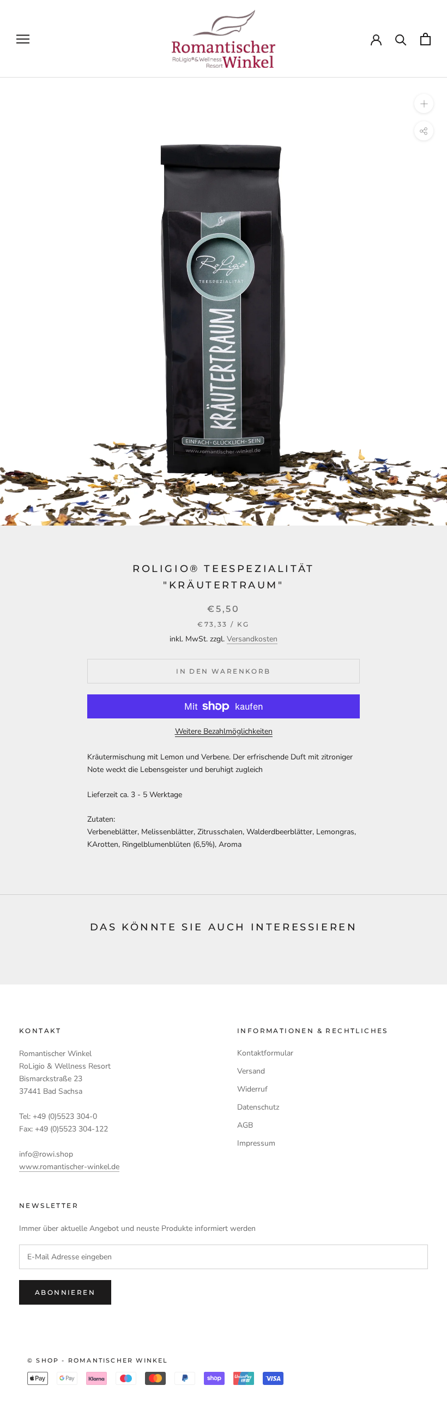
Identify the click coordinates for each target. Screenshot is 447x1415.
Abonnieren (65, 1292)
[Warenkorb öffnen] (425, 39)
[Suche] (401, 39)
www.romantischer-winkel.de (69, 1167)
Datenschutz (258, 1107)
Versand (251, 1071)
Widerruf (252, 1089)
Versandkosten (252, 639)
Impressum (256, 1143)
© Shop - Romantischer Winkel (97, 1360)
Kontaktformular (265, 1053)
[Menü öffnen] (22, 39)
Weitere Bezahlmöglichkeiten (224, 731)
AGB (245, 1125)
